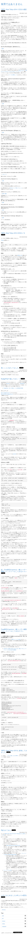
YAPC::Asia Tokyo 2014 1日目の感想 (14, 9)
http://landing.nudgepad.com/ (7, 394)
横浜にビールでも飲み (16, 639)
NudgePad (22, 383)
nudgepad (4, 926)
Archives (4, 909)
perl (3, 918)
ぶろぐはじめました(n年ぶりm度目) (14, 895)
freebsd (3, 921)
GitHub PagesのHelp (12, 854)
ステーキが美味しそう (12, 74)
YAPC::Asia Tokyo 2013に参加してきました (14, 751)
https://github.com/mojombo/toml (13, 845)
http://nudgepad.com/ (5, 392)
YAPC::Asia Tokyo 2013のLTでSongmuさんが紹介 (15, 833)
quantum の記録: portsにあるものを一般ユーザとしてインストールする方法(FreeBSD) (15, 649)
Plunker (8, 383)
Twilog (2, 240)
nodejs (3, 923)
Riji (3, 835)
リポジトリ (4, 174)
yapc (3, 915)
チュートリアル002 (8, 870)
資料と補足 (4, 193)
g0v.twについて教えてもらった (16, 188)
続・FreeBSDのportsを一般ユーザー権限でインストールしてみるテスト (14, 570)
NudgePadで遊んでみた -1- (10, 379)
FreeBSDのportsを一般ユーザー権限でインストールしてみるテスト (14, 630)
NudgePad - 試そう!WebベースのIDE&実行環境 (13, 388)
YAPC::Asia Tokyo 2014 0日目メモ (13, 233)
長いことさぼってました (10, 368)
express (14, 454)
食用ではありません (12, 4)
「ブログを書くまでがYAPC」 (12, 755)
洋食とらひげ (21, 70)
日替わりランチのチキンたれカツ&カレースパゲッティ (14, 71)
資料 (3, 48)
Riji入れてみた (6, 830)
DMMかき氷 (19, 255)
